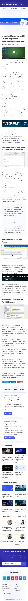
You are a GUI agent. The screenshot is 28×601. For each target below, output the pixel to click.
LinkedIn (18, 375)
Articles (24, 516)
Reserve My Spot (9, 437)
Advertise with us (5, 588)
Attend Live (8, 413)
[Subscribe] (23, 563)
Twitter (11, 375)
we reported (10, 73)
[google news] (24, 578)
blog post (11, 215)
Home (4, 8)
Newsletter (14, 8)
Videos (19, 516)
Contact (3, 590)
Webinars (23, 8)
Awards (15, 588)
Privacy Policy (17, 590)
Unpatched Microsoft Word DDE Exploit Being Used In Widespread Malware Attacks (13, 38)
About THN (4, 586)
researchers (17, 267)
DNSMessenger (16, 142)
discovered (5, 267)
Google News (5, 375)
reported (9, 187)
